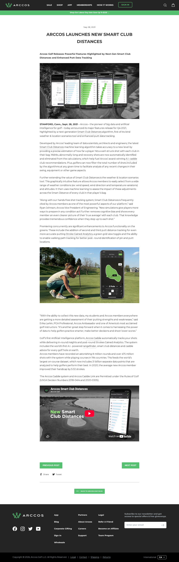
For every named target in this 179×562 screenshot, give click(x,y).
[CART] (171, 5)
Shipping (95, 557)
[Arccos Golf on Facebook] (15, 529)
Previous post (51, 465)
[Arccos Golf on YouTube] (38, 529)
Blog (56, 522)
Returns (106, 557)
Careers (82, 528)
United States (131, 552)
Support (82, 535)
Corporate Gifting (63, 528)
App (70, 5)
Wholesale (59, 542)
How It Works (105, 5)
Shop (60, 5)
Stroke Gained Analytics (79, 234)
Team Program (106, 535)
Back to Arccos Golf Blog (91, 491)
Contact (83, 557)
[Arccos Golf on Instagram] (22, 529)
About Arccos (85, 522)
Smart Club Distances (89, 132)
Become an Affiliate (108, 528)
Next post (130, 465)
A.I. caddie (131, 158)
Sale (49, 5)
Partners (82, 515)
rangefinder (89, 346)
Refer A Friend (105, 522)
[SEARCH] (163, 5)
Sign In (57, 535)
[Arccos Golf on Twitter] (30, 529)
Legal (101, 515)
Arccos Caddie (93, 338)
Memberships (84, 5)
